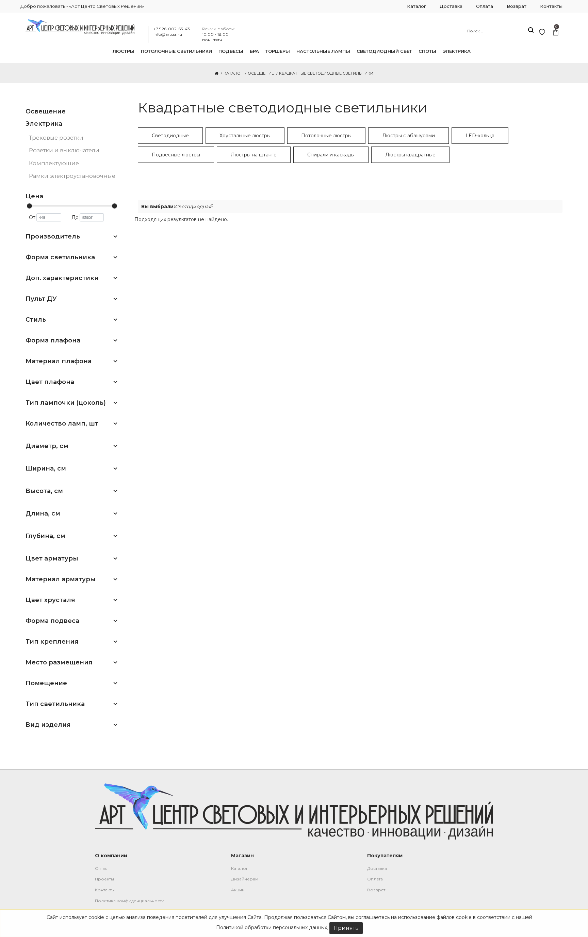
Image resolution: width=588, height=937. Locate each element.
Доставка (377, 868)
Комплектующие (54, 163)
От (32, 217)
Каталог (239, 868)
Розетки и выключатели (64, 150)
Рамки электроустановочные (72, 175)
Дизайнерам (244, 878)
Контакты (105, 889)
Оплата (375, 878)
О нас (101, 868)
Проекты (104, 878)
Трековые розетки (56, 137)
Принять (346, 928)
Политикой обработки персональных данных (271, 927)
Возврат (376, 889)
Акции (238, 889)
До (75, 217)
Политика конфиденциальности (129, 900)
